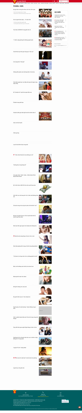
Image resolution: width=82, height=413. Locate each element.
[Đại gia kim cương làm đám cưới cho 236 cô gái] (45, 13)
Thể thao (57, 3)
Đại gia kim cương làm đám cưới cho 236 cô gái (24, 9)
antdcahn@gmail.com (60, 396)
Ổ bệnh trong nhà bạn (18, 102)
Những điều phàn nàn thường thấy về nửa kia (24, 72)
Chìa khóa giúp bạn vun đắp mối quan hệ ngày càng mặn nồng (25, 82)
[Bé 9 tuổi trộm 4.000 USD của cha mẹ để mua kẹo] (45, 189)
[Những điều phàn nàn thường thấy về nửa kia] (45, 75)
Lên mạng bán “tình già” (19, 61)
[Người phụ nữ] (45, 310)
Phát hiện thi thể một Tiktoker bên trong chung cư (59, 27)
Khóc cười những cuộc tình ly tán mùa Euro (23, 266)
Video (39, 3)
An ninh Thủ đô (21, 1)
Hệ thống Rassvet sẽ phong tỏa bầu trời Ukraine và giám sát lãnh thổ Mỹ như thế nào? (60, 33)
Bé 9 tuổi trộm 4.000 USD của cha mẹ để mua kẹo (24, 185)
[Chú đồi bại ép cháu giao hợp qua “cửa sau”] (45, 55)
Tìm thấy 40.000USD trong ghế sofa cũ (22, 29)
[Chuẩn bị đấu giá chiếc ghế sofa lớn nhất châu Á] (45, 116)
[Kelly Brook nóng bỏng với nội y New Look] (45, 239)
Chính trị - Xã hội (27, 3)
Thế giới (32, 3)
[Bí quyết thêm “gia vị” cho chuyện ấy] (45, 300)
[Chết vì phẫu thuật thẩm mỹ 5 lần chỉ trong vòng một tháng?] (45, 320)
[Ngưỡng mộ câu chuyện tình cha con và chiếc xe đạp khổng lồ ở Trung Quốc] (45, 341)
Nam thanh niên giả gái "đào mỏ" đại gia (20, 12)
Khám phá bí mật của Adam (19, 276)
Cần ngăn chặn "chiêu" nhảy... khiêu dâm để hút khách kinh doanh (24, 175)
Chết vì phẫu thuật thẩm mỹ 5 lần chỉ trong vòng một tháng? (25, 317)
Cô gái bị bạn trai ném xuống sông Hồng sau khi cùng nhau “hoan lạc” (60, 16)
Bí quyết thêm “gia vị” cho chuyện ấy (21, 296)
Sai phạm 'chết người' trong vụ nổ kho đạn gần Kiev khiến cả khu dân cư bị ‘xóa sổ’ (59, 22)
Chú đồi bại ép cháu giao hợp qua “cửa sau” (23, 51)
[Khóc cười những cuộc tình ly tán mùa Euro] (45, 270)
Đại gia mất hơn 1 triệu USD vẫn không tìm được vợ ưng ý (22, 13)
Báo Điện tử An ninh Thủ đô (15, 2)
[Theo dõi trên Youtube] (54, 1)
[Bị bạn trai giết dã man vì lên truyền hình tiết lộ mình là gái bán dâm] (45, 219)
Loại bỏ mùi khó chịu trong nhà (20, 144)
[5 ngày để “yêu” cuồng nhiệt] (45, 351)
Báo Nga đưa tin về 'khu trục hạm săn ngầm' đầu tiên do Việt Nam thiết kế (60, 38)
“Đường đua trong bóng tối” (19, 165)
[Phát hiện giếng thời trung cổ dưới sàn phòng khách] (45, 249)
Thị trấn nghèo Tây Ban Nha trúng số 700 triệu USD (21, 23)
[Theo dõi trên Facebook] (53, 1)
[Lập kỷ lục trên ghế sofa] (45, 371)
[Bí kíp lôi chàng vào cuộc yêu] (45, 290)
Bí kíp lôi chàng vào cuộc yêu (20, 286)
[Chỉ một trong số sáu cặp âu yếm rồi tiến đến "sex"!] (45, 209)
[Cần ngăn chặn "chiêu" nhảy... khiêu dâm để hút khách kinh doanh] (45, 178)
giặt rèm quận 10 (60, 45)
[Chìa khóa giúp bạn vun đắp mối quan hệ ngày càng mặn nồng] (45, 85)
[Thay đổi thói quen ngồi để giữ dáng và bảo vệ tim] (45, 331)
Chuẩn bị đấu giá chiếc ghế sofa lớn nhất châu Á (24, 112)
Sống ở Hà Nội (62, 3)
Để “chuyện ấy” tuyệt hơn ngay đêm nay (22, 92)
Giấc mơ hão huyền (17, 122)
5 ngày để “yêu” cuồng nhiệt (19, 347)
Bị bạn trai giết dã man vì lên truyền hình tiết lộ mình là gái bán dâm (24, 216)
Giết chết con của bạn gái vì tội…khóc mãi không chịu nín (25, 196)
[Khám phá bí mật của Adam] (45, 280)
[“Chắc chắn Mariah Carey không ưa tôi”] (45, 158)
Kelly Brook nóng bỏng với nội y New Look (24, 236)
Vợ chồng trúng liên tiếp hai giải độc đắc (20, 22)
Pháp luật (35, 3)
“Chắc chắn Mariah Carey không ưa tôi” (24, 155)
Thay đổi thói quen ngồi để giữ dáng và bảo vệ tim (25, 327)
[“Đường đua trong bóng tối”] (45, 168)
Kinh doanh (67, 3)
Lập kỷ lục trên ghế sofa (18, 368)
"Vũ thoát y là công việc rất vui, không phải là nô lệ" (25, 256)
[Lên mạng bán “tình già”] (45, 65)
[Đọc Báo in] (58, 1)
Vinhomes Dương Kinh (57, 43)
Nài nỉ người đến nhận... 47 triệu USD (22, 19)
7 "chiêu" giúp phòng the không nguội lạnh (23, 40)
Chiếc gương (16, 132)
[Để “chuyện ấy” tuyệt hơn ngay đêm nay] (45, 96)
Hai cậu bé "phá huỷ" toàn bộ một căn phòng (26, 358)
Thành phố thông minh (44, 3)
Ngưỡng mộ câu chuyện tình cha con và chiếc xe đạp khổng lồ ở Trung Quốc (25, 338)
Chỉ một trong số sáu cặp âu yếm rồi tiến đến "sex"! (25, 205)
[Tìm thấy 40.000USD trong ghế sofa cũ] (45, 33)
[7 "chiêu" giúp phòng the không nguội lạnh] (45, 43)
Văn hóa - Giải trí (52, 3)
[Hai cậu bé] (45, 361)
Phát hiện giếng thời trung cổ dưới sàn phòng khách (25, 246)
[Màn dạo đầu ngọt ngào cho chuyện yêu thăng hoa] (45, 229)
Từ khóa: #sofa (18, 6)
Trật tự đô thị (21, 3)
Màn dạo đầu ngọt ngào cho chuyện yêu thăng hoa (25, 225)
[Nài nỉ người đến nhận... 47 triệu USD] (45, 23)
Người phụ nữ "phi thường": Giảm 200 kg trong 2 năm (24, 307)
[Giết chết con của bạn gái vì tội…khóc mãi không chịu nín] (45, 199)
